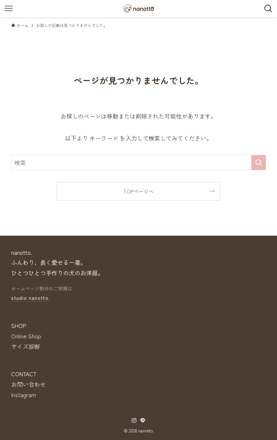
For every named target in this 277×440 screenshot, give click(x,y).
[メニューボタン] (8, 8)
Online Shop (26, 336)
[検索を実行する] (258, 162)
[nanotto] (138, 8)
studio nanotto (30, 297)
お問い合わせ (28, 384)
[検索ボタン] (268, 8)
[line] (143, 420)
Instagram (23, 394)
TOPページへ (138, 191)
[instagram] (134, 420)
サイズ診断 (25, 346)
